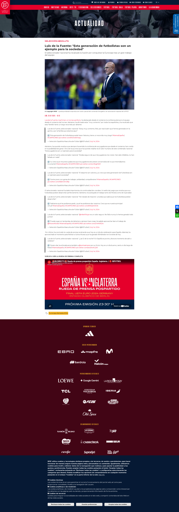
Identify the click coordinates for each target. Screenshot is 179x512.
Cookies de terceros (57, 493)
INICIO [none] (46, 7)
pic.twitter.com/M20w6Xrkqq (70, 138)
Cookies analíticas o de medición (62, 487)
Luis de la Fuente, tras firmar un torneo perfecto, (63, 120)
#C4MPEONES (53, 138)
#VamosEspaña (118, 135)
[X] (177, 211)
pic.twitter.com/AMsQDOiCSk (87, 206)
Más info (102, 475)
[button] (158, 2)
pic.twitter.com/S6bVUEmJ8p (58, 182)
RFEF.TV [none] (73, 7)
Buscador (74, 2)
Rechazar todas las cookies (61, 504)
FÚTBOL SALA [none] (117, 7)
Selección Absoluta (57, 41)
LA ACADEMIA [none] (154, 7)
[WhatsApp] (177, 215)
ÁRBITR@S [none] (143, 7)
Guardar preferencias (89, 504)
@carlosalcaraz (84, 245)
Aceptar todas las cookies (118, 504)
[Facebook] (177, 207)
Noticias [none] (55, 7)
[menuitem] (46, 7)
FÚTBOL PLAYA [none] (131, 7)
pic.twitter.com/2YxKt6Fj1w (94, 223)
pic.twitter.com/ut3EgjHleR (90, 164)
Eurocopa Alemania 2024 (58, 313)
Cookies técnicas (56, 480)
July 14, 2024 (94, 141)
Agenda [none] (64, 7)
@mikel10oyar (84, 214)
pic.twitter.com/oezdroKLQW (87, 247)
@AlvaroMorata (53, 223)
